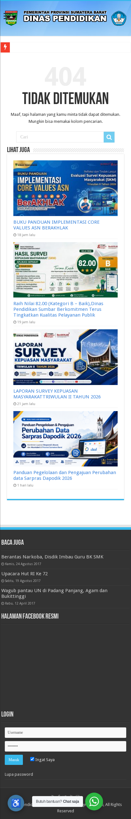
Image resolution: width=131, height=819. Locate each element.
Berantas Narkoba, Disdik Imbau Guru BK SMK (52, 557)
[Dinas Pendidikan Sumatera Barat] (65, 17)
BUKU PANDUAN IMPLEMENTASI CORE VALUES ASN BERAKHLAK (56, 225)
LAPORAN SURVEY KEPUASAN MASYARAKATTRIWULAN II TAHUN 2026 (57, 394)
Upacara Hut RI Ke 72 (24, 574)
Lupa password (19, 774)
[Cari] (109, 137)
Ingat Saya (44, 759)
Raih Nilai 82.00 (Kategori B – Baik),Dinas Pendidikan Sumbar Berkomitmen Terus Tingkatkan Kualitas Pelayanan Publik (58, 309)
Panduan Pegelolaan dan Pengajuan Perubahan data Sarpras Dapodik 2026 (64, 475)
